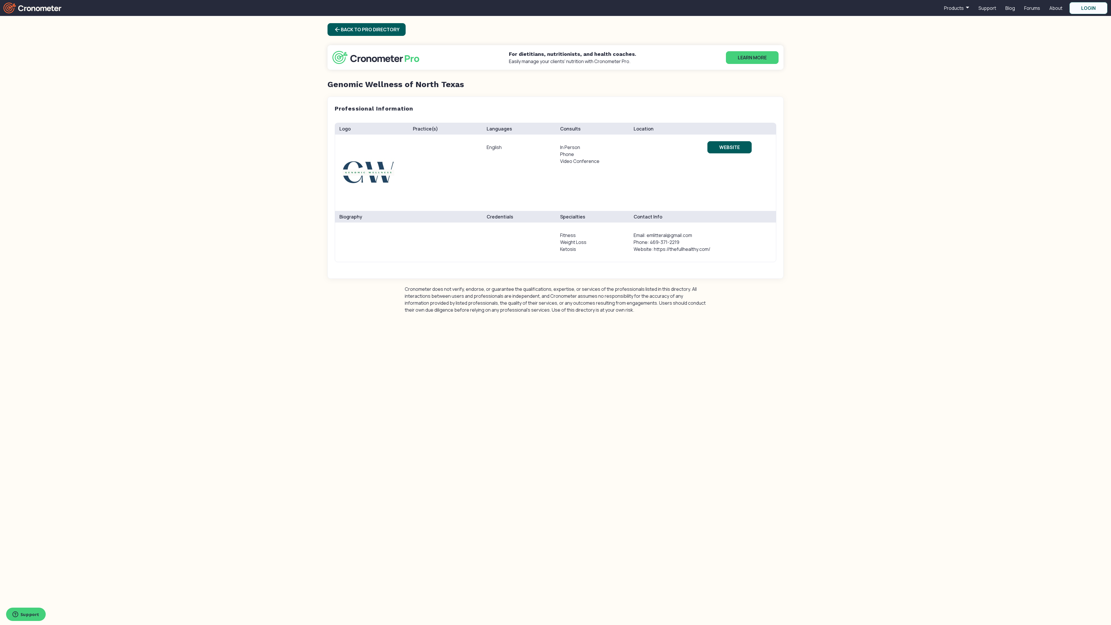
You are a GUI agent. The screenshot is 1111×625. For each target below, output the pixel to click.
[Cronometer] (32, 7)
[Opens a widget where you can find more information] (26, 615)
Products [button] (954, 8)
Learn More (752, 57)
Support (987, 8)
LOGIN (1088, 8)
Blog (1010, 8)
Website (729, 147)
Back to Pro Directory (367, 29)
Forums (1032, 8)
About (1055, 8)
